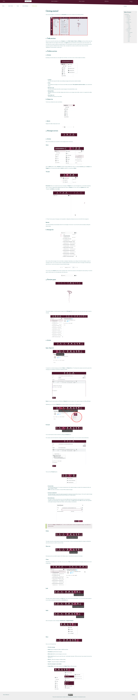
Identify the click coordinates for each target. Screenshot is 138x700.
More (129, 41)
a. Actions (128, 18)
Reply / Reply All (130, 32)
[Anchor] (59, 11)
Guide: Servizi (27, 1)
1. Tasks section (128, 15)
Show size (129, 36)
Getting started (127, 14)
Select (129, 24)
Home (4, 1)
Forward (129, 33)
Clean (129, 37)
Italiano (130, 1)
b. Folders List (129, 19)
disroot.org (106, 1)
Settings (125, 6)
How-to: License (81, 1)
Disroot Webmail (6, 694)
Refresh (129, 27)
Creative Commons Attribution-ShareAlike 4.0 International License (74, 696)
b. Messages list (129, 28)
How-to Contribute (54, 1)
